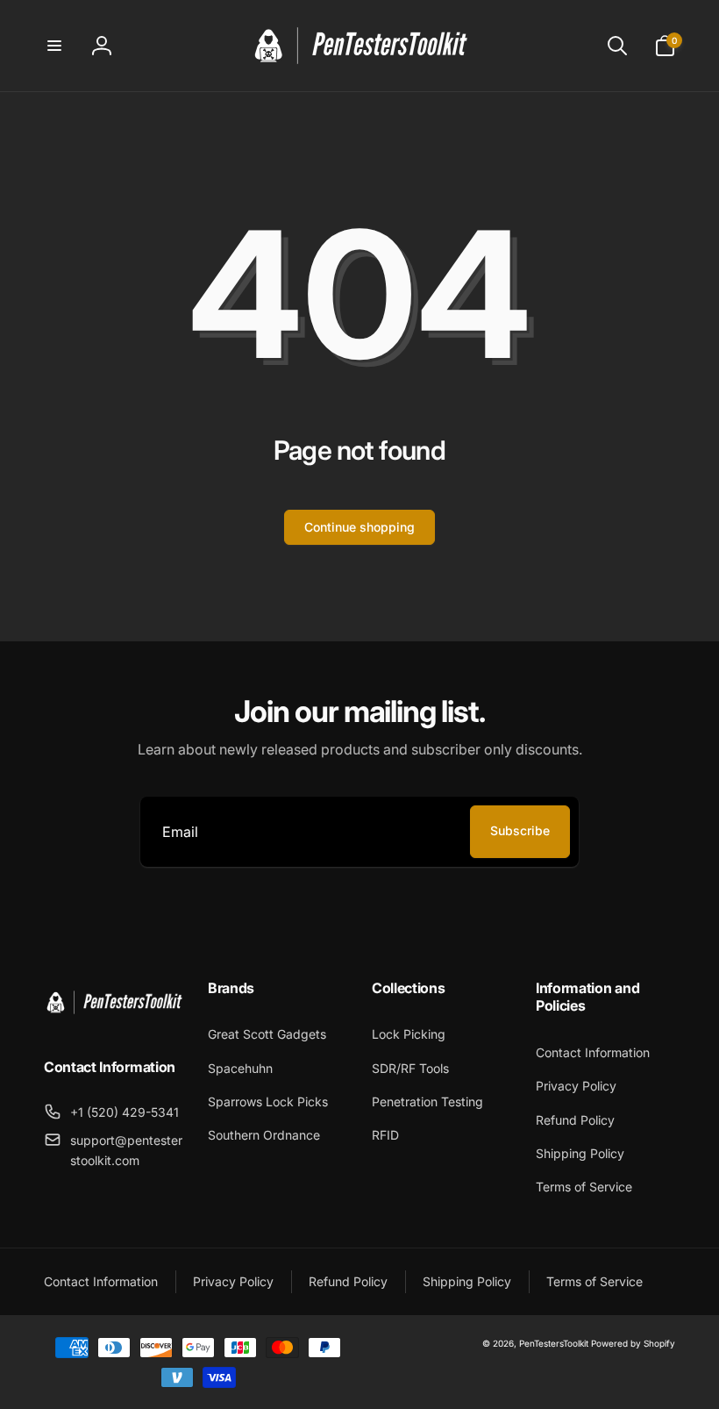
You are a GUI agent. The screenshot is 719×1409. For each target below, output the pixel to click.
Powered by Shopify (633, 1343)
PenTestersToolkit (553, 1343)
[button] (54, 45)
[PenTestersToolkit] (113, 1020)
